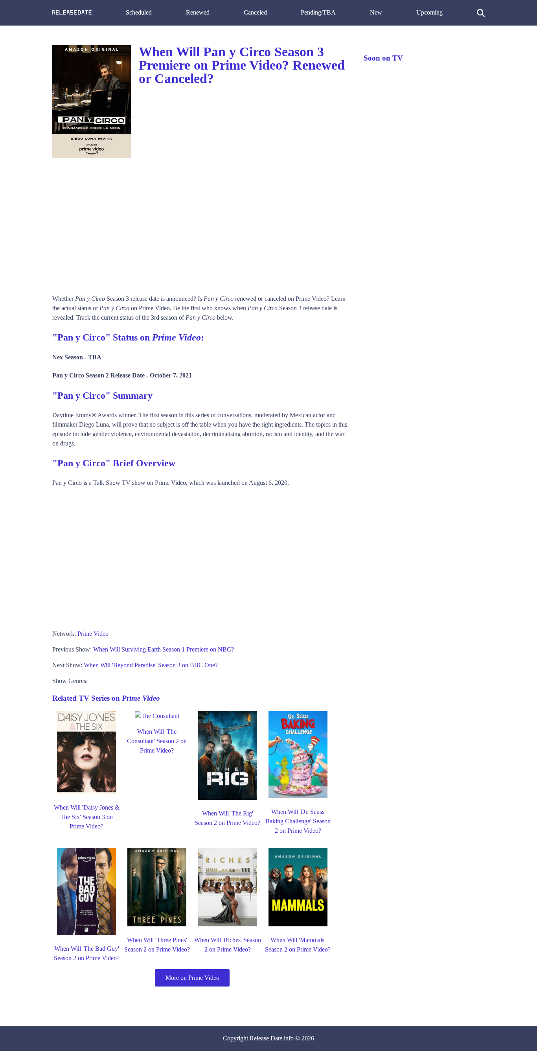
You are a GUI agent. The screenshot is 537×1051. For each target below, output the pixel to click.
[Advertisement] (200, 223)
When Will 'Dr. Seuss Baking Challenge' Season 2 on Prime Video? (298, 821)
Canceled (255, 12)
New (376, 12)
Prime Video (93, 633)
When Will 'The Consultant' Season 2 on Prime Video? (157, 741)
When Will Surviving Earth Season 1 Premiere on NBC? (163, 649)
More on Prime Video (192, 977)
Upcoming (429, 12)
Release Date (266, 1038)
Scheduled (139, 12)
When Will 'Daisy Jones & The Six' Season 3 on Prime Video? (87, 817)
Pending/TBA (318, 12)
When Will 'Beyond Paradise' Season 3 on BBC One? (151, 665)
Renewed (198, 12)
